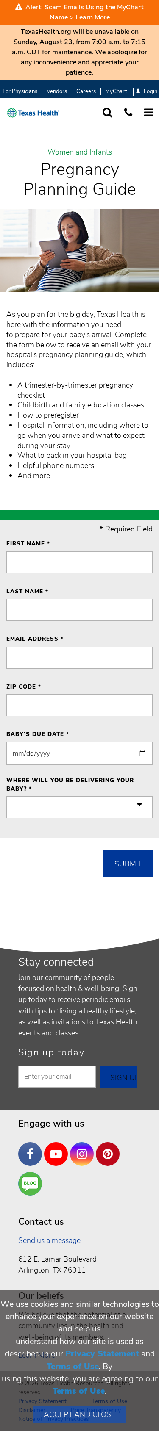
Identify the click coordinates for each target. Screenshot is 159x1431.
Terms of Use (73, 1366)
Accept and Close (79, 1414)
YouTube (58, 1148)
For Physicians (20, 91)
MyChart (116, 91)
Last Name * (27, 591)
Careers (86, 91)
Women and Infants (79, 152)
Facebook (32, 1148)
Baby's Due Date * (37, 734)
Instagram (84, 1148)
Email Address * (35, 639)
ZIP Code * (23, 687)
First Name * (28, 544)
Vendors (57, 91)
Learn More (92, 17)
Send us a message (49, 1240)
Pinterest (110, 1148)
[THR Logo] (33, 113)
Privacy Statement (102, 1353)
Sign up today (51, 1052)
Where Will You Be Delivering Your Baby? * (70, 785)
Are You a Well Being (32, 1184)
